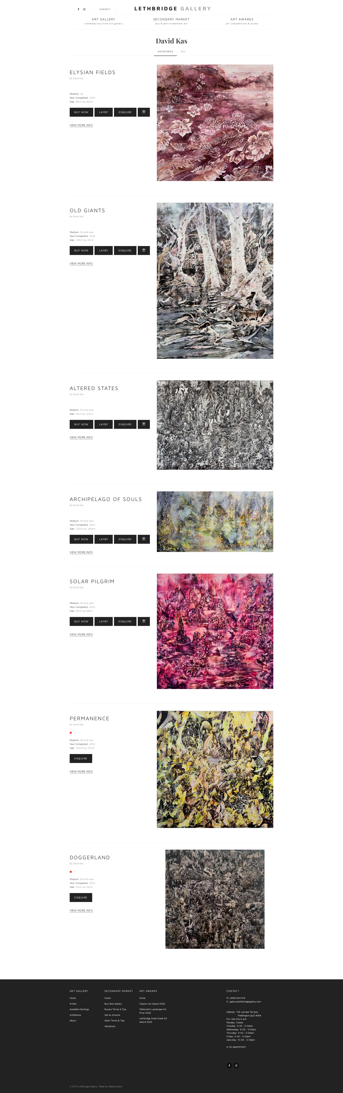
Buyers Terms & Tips (115, 1009)
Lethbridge (173, 8)
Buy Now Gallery (113, 1003)
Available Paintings (79, 1009)
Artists (73, 1003)
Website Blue (115, 1086)
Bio (183, 51)
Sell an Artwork (112, 1014)
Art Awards (242, 21)
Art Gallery (103, 21)
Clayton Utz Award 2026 (152, 1003)
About (73, 1020)
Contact (105, 9)
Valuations (110, 1026)
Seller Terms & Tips (115, 1020)
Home (73, 998)
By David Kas (76, 78)
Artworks (165, 51)
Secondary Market (171, 21)
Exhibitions (75, 1014)
